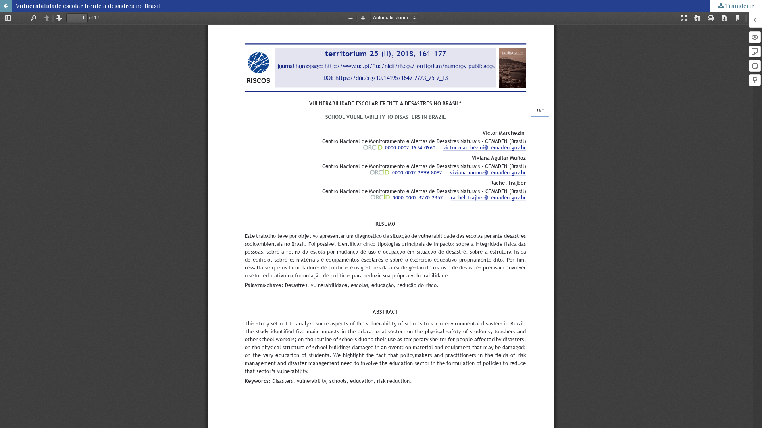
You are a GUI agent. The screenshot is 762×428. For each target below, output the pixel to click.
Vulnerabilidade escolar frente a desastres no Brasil (88, 6)
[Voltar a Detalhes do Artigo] (6, 6)
